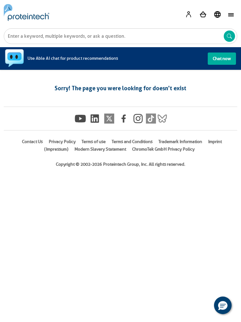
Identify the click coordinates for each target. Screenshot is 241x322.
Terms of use (94, 141)
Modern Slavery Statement (100, 149)
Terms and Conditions (132, 141)
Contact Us (32, 141)
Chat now (222, 58)
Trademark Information (180, 141)
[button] (223, 305)
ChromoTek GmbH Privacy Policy (163, 149)
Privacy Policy (62, 141)
